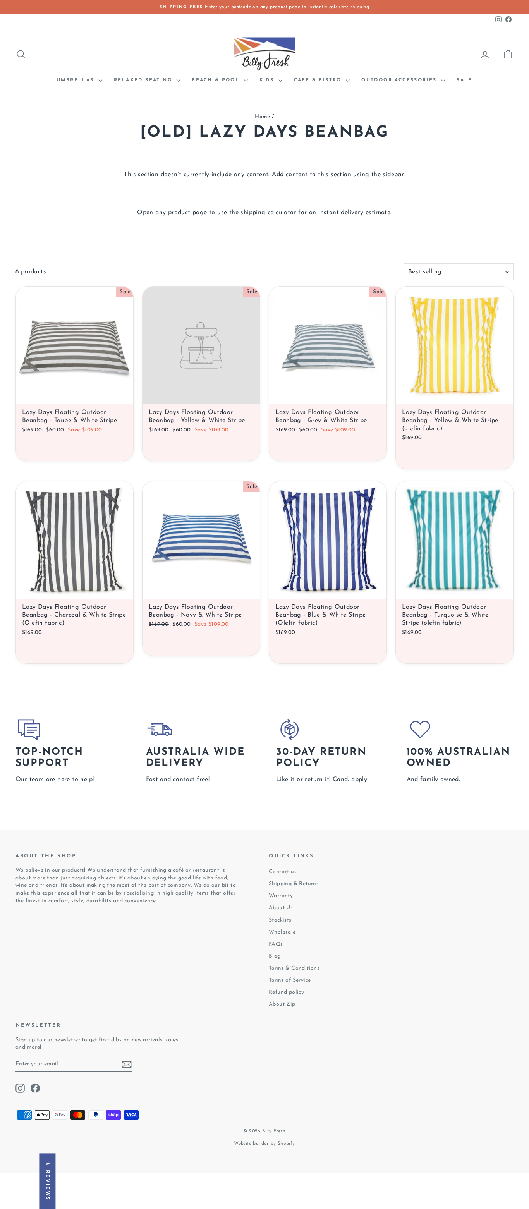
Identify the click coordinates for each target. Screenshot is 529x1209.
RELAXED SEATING (144, 80)
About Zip (282, 1004)
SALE (464, 80)
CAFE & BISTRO (319, 80)
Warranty (281, 896)
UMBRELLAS (76, 80)
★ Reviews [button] (47, 1181)
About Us (281, 908)
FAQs (276, 944)
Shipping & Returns (294, 884)
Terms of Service (290, 980)
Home (262, 117)
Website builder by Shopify (264, 1143)
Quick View (74, 447)
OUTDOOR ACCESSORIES (400, 80)
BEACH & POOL (217, 80)
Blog (275, 956)
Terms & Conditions (294, 968)
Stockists (280, 920)
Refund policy (286, 992)
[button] (150, 1136)
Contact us (283, 872)
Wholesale (282, 932)
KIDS (268, 80)
